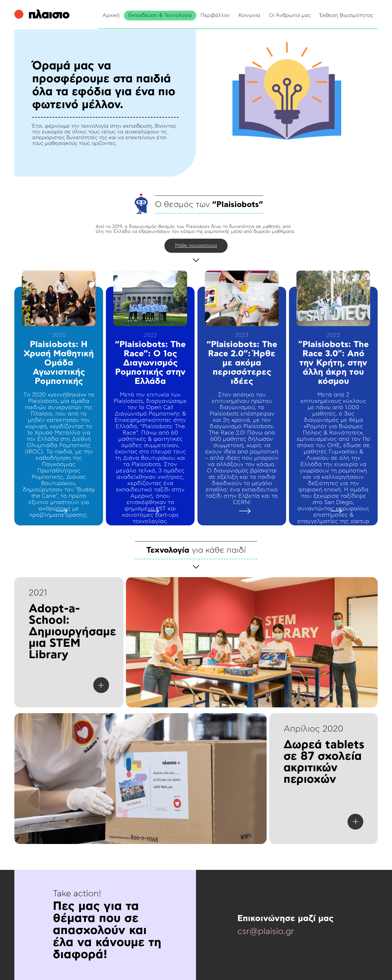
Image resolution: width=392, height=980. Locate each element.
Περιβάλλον (215, 15)
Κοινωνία (249, 15)
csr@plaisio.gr (265, 931)
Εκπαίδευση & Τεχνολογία (160, 15)
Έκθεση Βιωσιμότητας (346, 15)
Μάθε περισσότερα (196, 245)
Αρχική (111, 15)
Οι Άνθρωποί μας (290, 15)
